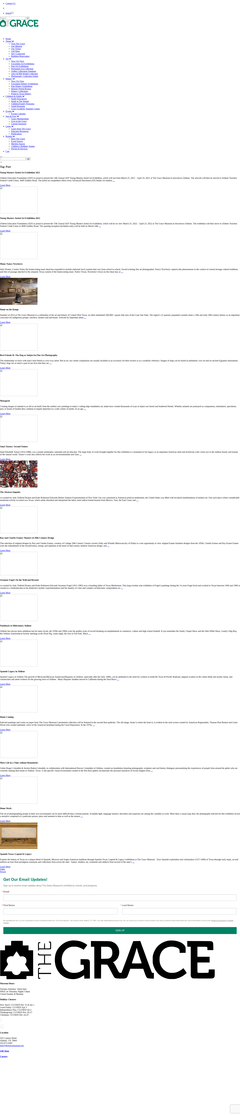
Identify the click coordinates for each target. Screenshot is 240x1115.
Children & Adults (14, 96)
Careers (4, 1056)
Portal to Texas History (21, 94)
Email (6, 892)
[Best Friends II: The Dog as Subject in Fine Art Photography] (19, 350)
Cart (7, 151)
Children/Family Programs (22, 104)
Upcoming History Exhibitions (24, 84)
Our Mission (16, 46)
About (9, 41)
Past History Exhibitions (21, 86)
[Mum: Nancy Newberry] (19, 258)
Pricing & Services (19, 149)
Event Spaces (17, 141)
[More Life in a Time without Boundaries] (19, 757)
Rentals (9, 136)
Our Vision (16, 49)
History (9, 79)
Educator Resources (20, 131)
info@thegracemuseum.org (12, 1045)
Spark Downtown (19, 99)
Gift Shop (15, 51)
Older (2, 869)
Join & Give (11, 116)
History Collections (19, 91)
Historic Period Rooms (21, 89)
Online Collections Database (23, 71)
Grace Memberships (20, 119)
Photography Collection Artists (24, 76)
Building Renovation (20, 56)
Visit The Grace (18, 44)
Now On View (17, 61)
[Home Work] (19, 803)
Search (9, 13)
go (28, 159)
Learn (8, 126)
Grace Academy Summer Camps (25, 109)
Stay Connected (18, 54)
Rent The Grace (18, 139)
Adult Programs (18, 106)
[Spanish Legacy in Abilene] (19, 666)
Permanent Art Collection (22, 69)
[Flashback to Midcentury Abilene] (19, 620)
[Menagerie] (19, 395)
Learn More (5, 185)
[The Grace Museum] (120, 23)
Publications (16, 134)
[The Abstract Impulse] (19, 487)
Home (8, 39)
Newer (3, 872)
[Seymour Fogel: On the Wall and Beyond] (19, 574)
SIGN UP (120, 930)
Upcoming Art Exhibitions (22, 64)
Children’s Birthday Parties (23, 146)
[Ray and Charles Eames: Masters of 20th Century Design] (19, 532)
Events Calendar (18, 114)
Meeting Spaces (18, 144)
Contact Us (10, 3)
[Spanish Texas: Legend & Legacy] (19, 848)
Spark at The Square (20, 101)
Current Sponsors (18, 124)
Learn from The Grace (21, 129)
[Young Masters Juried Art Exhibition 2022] (19, 213)
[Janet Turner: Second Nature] (19, 441)
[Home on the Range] (19, 304)
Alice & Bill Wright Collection (24, 74)
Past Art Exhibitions (20, 66)
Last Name (127, 905)
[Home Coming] (19, 711)
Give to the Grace (19, 121)
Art (7, 59)
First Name (9, 905)
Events (9, 111)
